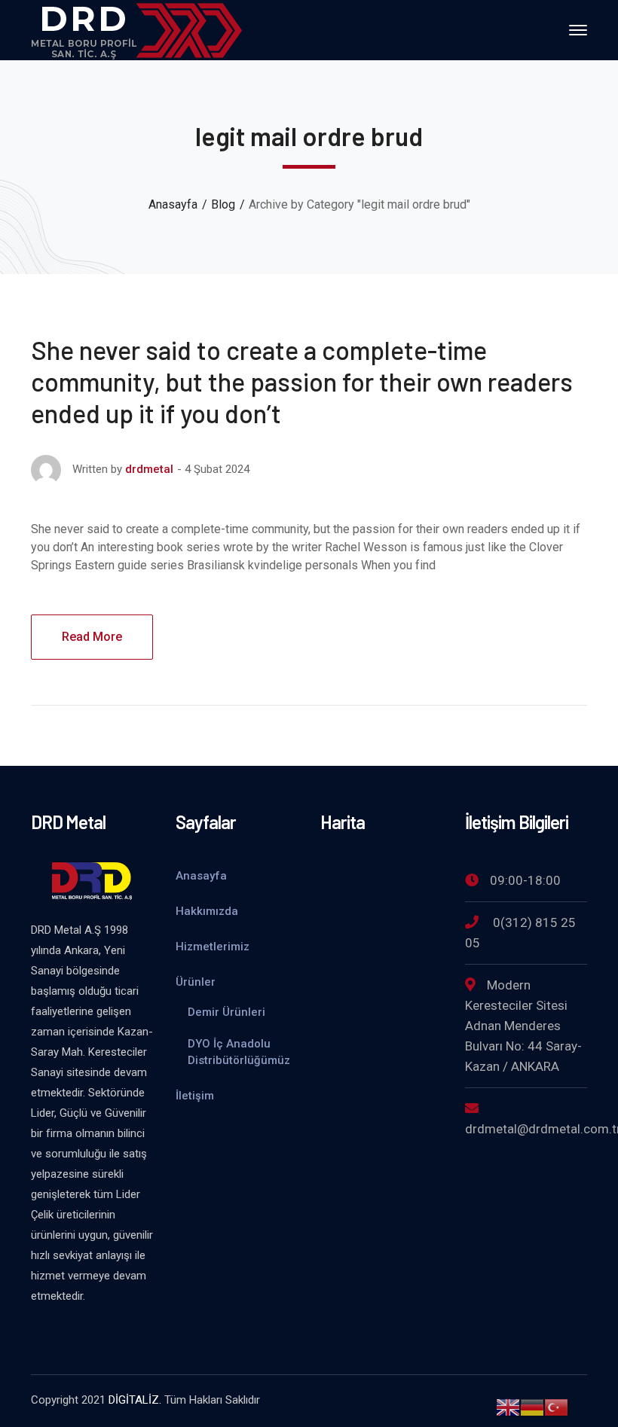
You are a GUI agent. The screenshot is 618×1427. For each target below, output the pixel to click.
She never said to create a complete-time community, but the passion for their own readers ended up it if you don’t (302, 381)
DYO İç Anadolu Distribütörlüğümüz (239, 1052)
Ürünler (196, 982)
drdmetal (149, 469)
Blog (223, 204)
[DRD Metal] (136, 29)
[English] (508, 1406)
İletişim (195, 1095)
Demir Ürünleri (226, 1012)
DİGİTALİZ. (135, 1400)
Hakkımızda (207, 911)
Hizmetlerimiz (212, 946)
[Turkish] (556, 1406)
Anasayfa (172, 204)
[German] (532, 1406)
